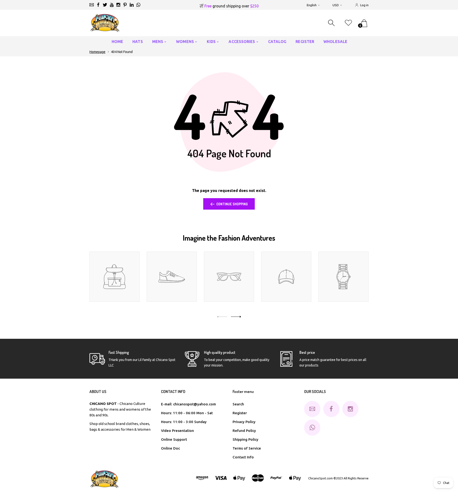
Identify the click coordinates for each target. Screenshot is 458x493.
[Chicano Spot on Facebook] (98, 5)
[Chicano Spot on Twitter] (105, 5)
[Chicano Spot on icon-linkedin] (131, 5)
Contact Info (243, 457)
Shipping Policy (245, 439)
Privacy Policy (244, 422)
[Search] (332, 23)
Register (240, 413)
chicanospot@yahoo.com (194, 404)
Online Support (174, 439)
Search (238, 404)
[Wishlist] (348, 23)
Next (236, 317)
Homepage (97, 52)
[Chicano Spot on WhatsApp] (138, 5)
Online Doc (170, 448)
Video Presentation (177, 431)
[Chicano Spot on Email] (91, 5)
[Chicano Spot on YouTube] (111, 5)
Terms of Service (247, 448)
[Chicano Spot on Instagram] (118, 5)
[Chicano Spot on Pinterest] (125, 5)
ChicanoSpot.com (320, 478)
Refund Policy (244, 431)
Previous (222, 317)
